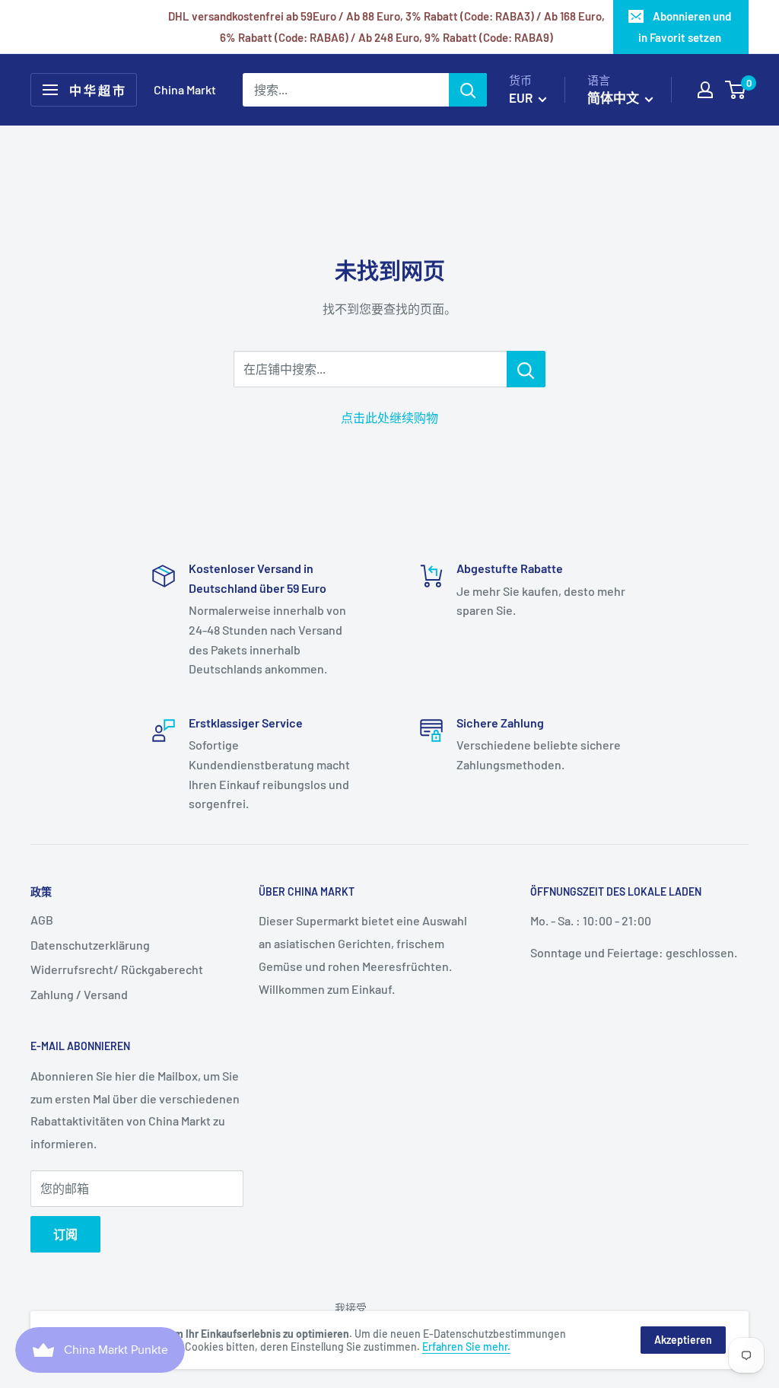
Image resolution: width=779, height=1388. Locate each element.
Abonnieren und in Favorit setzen (684, 26)
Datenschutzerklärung (90, 945)
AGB (41, 919)
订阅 (65, 1234)
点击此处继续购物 (389, 417)
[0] (736, 90)
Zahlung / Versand (79, 994)
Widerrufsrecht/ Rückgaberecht (116, 969)
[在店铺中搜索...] (526, 369)
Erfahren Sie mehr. (466, 1346)
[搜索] (468, 90)
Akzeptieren (683, 1339)
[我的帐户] (705, 89)
